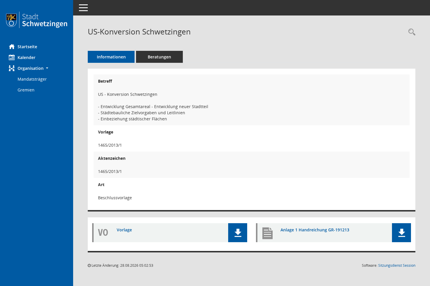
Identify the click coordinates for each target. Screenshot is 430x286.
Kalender (26, 57)
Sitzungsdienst (396, 265)
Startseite (27, 46)
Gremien (26, 90)
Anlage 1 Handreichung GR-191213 (315, 230)
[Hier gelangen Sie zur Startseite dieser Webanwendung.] (36, 20)
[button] (36, 68)
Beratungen (159, 57)
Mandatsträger (32, 79)
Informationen (111, 57)
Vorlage (124, 230)
